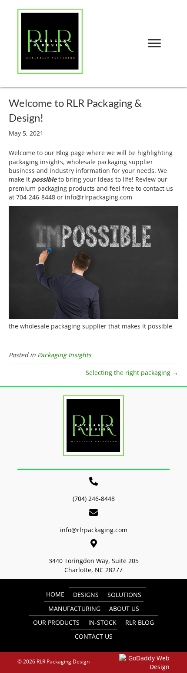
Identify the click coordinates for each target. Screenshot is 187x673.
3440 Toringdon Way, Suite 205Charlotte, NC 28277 (94, 565)
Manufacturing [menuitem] (74, 608)
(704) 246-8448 (94, 498)
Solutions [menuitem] (124, 594)
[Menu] (154, 43)
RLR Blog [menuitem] (139, 622)
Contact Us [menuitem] (94, 636)
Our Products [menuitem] (56, 622)
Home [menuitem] (55, 594)
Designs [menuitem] (86, 594)
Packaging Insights (64, 355)
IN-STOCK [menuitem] (102, 622)
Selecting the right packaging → (132, 372)
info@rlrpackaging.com (93, 530)
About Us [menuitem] (124, 608)
